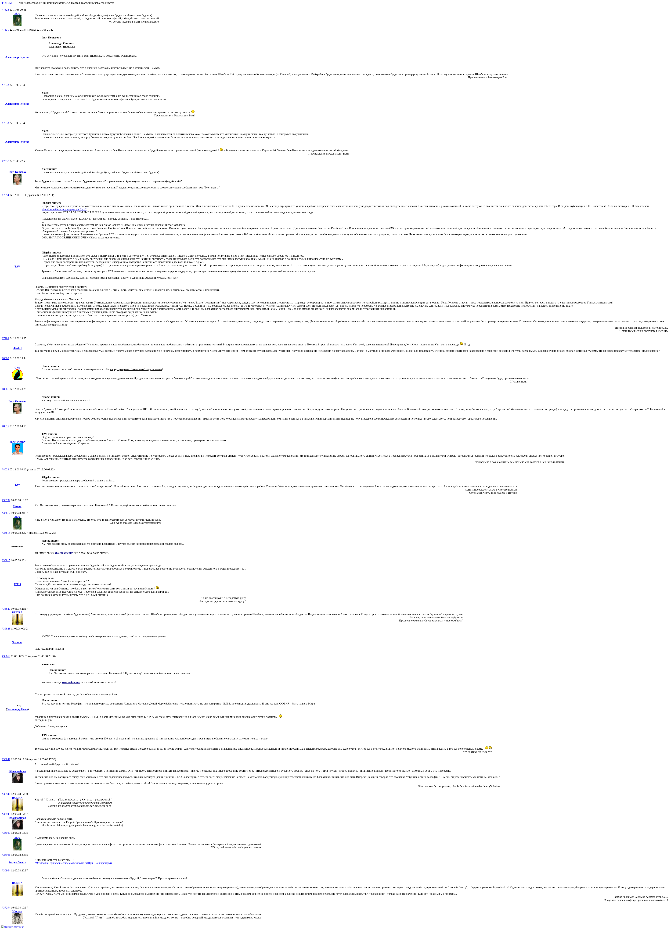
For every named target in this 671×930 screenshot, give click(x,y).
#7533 (5, 122)
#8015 (5, 426)
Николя (17, 911)
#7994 (5, 195)
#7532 (5, 84)
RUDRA (17, 612)
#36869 (6, 656)
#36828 (6, 628)
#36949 (6, 813)
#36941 (6, 759)
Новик (17, 506)
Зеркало (17, 642)
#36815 (6, 532)
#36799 (6, 500)
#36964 (6, 870)
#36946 (6, 793)
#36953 (6, 832)
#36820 (6, 608)
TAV (17, 266)
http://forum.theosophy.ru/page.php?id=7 (64, 209)
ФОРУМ (6, 2)
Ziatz (17, 13)
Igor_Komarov (17, 171)
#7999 (5, 338)
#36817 (6, 560)
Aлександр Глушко (17, 57)
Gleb (17, 367)
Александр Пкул (17, 709)
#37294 (6, 907)
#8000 (5, 358)
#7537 (5, 161)
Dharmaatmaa (17, 771)
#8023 (5, 469)
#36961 (6, 854)
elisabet (17, 348)
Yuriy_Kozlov (17, 441)
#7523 (5, 9)
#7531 (5, 29)
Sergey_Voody (17, 862)
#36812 (6, 512)
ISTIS (17, 584)
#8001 (5, 389)
